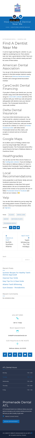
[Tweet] (18, 227)
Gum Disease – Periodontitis (14, 287)
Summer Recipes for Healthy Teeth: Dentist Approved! (16, 274)
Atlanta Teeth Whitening (12, 284)
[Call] (14, 16)
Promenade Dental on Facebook (17, 191)
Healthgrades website (12, 162)
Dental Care (22, 39)
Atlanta (11, 214)
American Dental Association (21, 76)
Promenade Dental (10, 39)
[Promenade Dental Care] (17, 7)
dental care (21, 214)
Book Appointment (11, 421)
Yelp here (7, 208)
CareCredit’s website (15, 97)
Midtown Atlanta (17, 219)
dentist (6, 219)
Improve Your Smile (10, 278)
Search (4, 256)
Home (7, 27)
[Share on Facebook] (10, 227)
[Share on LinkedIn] (14, 227)
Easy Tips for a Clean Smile (13, 281)
